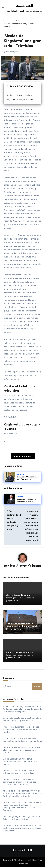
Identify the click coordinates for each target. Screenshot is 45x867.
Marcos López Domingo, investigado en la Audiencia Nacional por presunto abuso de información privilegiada (22, 709)
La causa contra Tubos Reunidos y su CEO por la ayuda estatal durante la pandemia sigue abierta (22, 828)
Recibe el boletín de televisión (19, 95)
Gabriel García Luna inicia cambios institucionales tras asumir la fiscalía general (20, 761)
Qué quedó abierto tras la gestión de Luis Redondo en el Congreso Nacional (21, 626)
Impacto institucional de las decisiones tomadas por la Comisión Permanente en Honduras (21, 729)
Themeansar (22, 863)
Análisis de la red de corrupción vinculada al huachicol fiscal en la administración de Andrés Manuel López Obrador (22, 793)
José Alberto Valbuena (25, 565)
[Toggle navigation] (3, 6)
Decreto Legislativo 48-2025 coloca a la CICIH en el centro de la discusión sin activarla (21, 750)
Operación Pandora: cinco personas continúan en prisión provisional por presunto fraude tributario (19, 782)
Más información (22, 456)
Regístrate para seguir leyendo (20, 99)
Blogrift (35, 860)
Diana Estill (24, 6)
